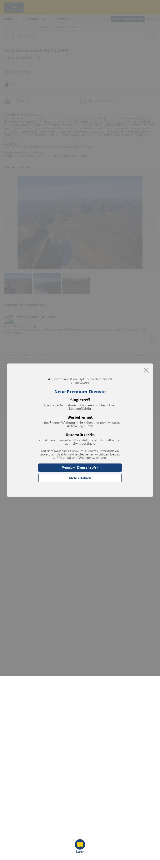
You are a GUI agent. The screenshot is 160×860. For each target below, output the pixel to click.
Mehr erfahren (80, 478)
